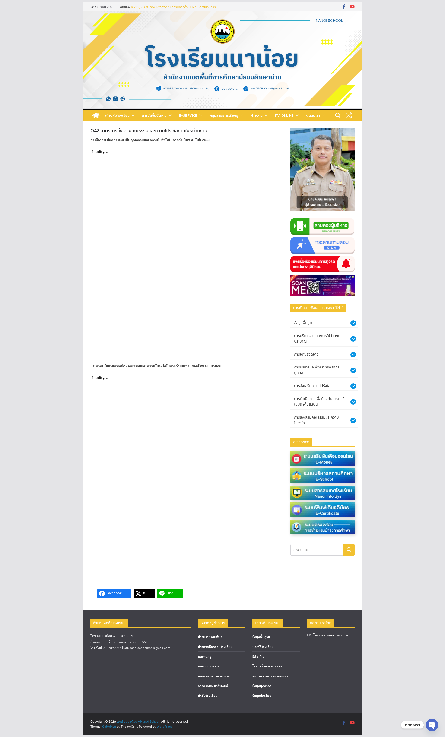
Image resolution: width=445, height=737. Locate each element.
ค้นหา (349, 550)
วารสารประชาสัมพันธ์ (213, 685)
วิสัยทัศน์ (258, 656)
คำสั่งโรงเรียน (208, 695)
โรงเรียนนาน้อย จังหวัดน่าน (331, 635)
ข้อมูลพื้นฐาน (261, 637)
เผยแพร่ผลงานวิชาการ (214, 676)
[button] (132, 115)
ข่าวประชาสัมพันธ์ (210, 637)
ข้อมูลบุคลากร (262, 685)
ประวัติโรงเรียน (263, 646)
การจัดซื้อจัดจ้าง (154, 115)
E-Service (188, 115)
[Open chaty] (432, 725)
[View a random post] (349, 115)
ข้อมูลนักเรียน (261, 695)
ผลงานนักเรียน (208, 666)
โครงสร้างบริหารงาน (267, 666)
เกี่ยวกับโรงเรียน (117, 115)
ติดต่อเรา (313, 115)
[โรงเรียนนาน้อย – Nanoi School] (96, 115)
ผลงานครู (204, 656)
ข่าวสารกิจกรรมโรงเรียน (215, 646)
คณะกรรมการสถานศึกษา (270, 676)
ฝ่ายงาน (257, 115)
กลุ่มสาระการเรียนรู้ (224, 115)
